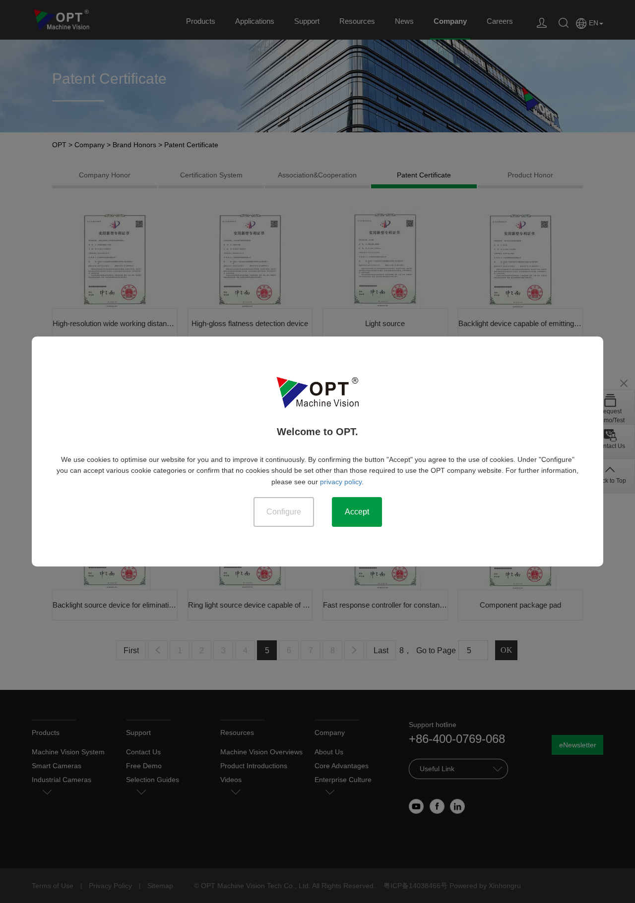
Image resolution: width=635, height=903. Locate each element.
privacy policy (341, 482)
